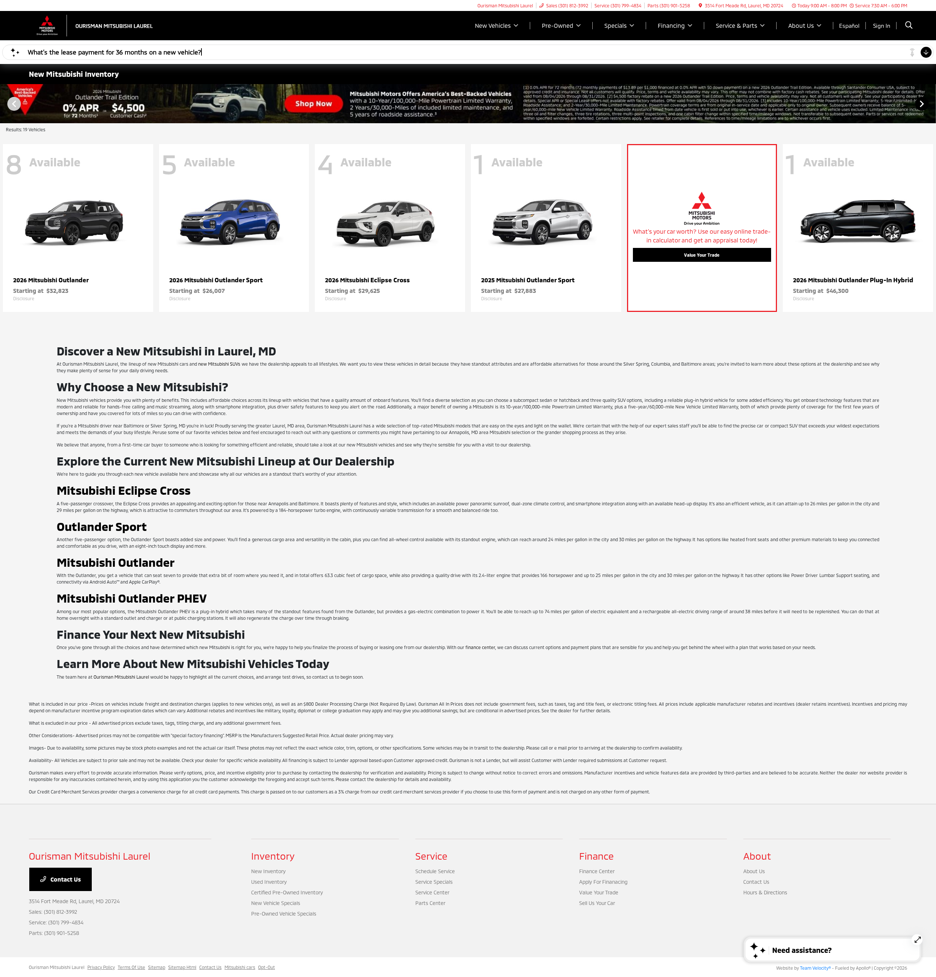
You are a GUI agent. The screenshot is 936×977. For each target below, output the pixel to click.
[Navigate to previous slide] (5, 103)
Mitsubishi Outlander (116, 562)
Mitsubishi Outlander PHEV (132, 598)
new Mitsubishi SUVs (219, 363)
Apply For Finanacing (603, 882)
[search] (909, 25)
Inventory (273, 855)
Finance (596, 855)
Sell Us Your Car (597, 903)
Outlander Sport (102, 526)
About (757, 855)
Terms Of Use (131, 967)
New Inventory (268, 871)
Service (431, 855)
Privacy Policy (101, 967)
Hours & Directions (765, 892)
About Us (754, 871)
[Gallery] (468, 103)
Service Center (432, 892)
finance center (480, 647)
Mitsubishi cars (239, 967)
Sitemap (156, 967)
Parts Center (430, 903)
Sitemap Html (182, 967)
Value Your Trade (702, 254)
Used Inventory (269, 882)
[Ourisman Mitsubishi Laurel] (92, 24)
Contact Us (65, 879)
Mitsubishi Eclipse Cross (123, 490)
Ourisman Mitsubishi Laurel (121, 676)
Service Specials (434, 882)
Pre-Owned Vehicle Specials (283, 913)
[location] (700, 5)
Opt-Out (266, 967)
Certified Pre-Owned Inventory (287, 892)
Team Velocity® (815, 967)
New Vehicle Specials (275, 903)
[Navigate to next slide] (930, 103)
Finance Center (597, 871)
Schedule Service (435, 871)
